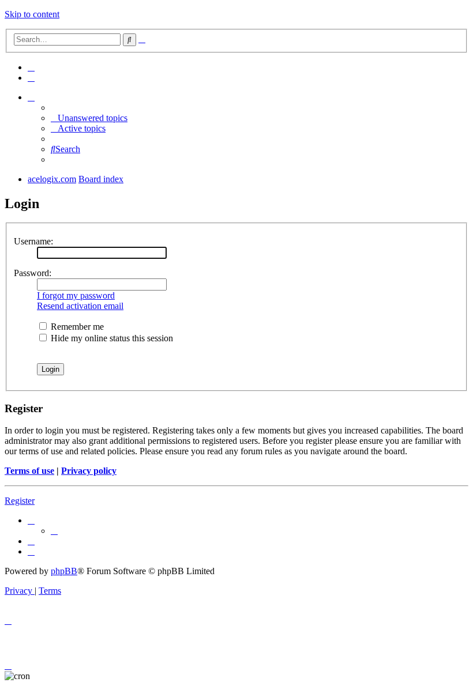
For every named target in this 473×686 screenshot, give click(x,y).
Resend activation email (80, 306)
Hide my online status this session (110, 338)
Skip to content (32, 14)
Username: (33, 241)
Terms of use (29, 471)
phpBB (64, 571)
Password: (32, 273)
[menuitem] (31, 67)
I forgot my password (76, 295)
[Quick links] (31, 97)
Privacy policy (89, 471)
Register (20, 501)
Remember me (76, 326)
